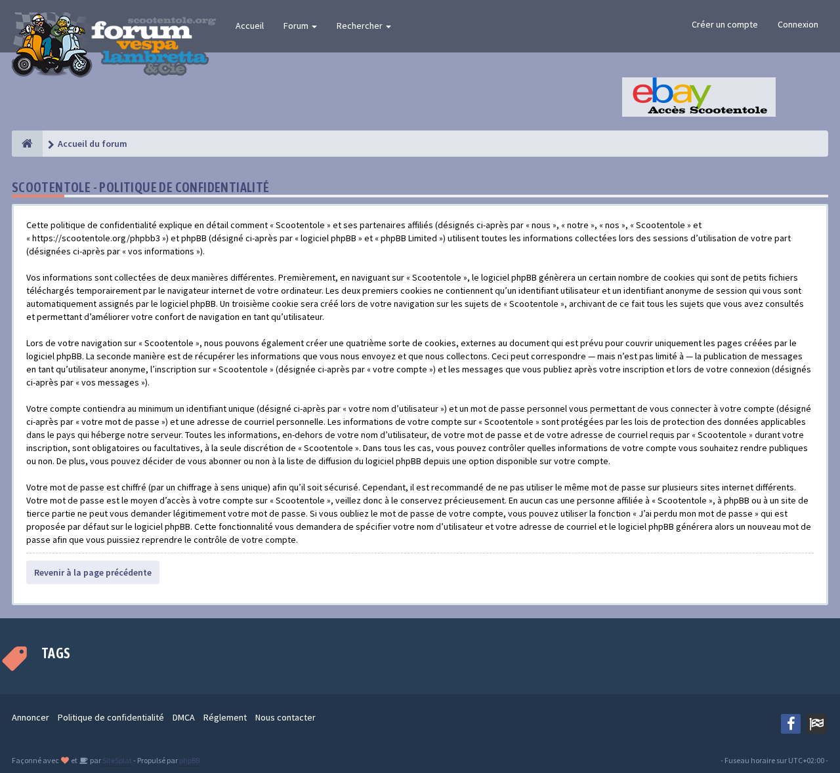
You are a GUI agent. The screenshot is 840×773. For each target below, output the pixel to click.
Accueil (250, 25)
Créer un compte (725, 24)
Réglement (225, 717)
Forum (297, 25)
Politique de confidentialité (111, 717)
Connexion (798, 24)
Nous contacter (285, 717)
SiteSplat (116, 760)
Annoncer (30, 717)
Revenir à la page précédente (93, 572)
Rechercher (361, 25)
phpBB (189, 760)
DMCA (184, 717)
